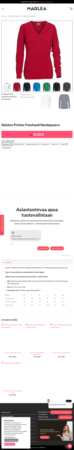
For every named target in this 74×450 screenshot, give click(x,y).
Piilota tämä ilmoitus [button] (46, 2)
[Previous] (5, 56)
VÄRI (3, 141)
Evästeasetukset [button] (9, 437)
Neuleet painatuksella (28, 16)
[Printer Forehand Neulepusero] (61, 336)
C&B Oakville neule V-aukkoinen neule (12, 391)
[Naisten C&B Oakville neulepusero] (37, 336)
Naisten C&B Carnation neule (12, 352)
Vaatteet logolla (14, 16)
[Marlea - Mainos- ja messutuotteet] (37, 8)
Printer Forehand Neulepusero (61, 352)
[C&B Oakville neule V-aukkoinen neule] (12, 375)
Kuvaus (8, 262)
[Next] (68, 56)
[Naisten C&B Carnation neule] (12, 336)
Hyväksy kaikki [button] (9, 444)
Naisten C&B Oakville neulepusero (37, 353)
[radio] (7, 144)
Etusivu (3, 16)
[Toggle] (3, 262)
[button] (2, 8)
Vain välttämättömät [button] (11, 440)
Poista (71, 139)
